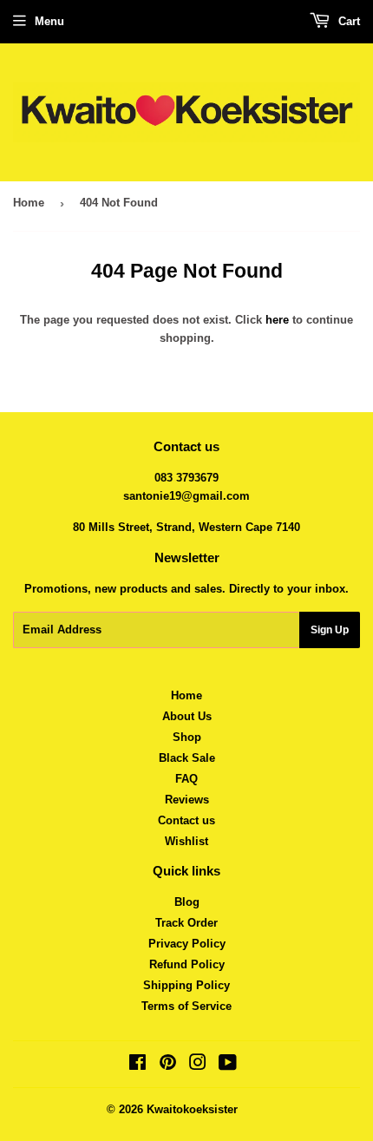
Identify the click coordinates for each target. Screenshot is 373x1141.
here (277, 319)
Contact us (186, 820)
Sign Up (330, 630)
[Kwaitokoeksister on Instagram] (197, 1065)
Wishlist (186, 841)
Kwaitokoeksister (192, 1109)
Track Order (186, 922)
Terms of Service (186, 1006)
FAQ (186, 778)
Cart (347, 21)
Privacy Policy (187, 943)
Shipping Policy (186, 985)
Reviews (187, 799)
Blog (187, 901)
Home (28, 202)
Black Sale (187, 757)
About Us (187, 716)
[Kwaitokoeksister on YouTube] (228, 1065)
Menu (49, 21)
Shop (187, 737)
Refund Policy (187, 964)
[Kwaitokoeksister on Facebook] (137, 1065)
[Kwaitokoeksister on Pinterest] (168, 1065)
